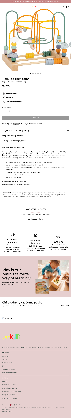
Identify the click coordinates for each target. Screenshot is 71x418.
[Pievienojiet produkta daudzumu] (9, 111)
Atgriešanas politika (9, 388)
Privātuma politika (9, 385)
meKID (16, 407)
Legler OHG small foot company (14, 82)
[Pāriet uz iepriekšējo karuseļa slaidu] (62, 305)
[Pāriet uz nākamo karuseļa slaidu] (67, 305)
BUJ (3, 366)
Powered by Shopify (7, 411)
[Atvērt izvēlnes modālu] (3, 6)
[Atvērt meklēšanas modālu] (64, 6)
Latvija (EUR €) (16, 405)
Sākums (5, 356)
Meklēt (4, 381)
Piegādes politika (8, 395)
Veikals (4, 359)
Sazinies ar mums (9, 369)
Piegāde (16, 124)
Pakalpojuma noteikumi (11, 391)
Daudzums (6, 107)
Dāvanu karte (7, 363)
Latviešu (4, 405)
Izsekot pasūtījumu (9, 373)
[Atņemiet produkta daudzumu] (4, 111)
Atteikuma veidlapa (9, 398)
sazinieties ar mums (56, 247)
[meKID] (35, 6)
